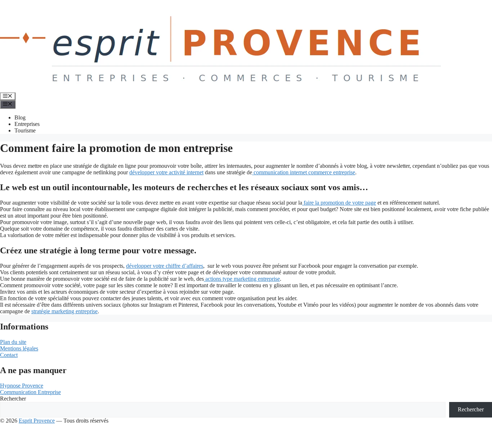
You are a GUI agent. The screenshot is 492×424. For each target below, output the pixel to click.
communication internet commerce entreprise (303, 172)
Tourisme (25, 130)
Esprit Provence (37, 421)
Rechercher (13, 398)
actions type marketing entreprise (242, 279)
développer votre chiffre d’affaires (164, 266)
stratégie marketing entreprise (64, 311)
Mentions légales (19, 348)
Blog (20, 117)
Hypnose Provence (21, 386)
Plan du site (13, 342)
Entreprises (27, 124)
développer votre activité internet (166, 172)
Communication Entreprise (30, 392)
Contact (9, 355)
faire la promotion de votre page (339, 203)
